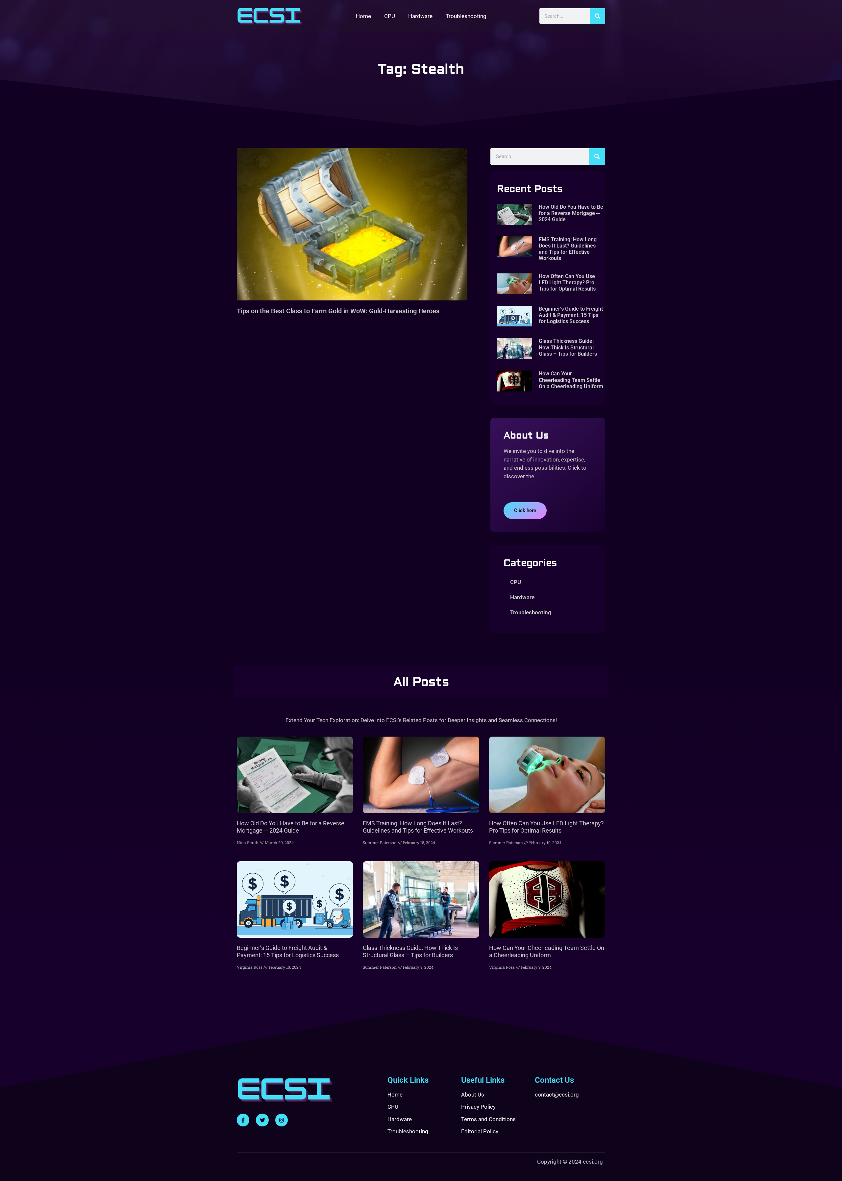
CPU (389, 16)
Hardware (420, 16)
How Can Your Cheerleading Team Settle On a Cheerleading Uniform (571, 379)
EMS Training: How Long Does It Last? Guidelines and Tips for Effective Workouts (568, 249)
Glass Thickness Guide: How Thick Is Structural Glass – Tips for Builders (568, 347)
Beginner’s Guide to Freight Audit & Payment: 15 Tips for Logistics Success (571, 315)
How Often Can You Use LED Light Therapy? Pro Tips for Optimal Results (567, 282)
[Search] (597, 16)
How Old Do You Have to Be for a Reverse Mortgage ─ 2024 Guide (571, 213)
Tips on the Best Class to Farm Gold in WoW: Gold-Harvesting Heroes (338, 311)
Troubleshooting (466, 16)
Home (363, 16)
